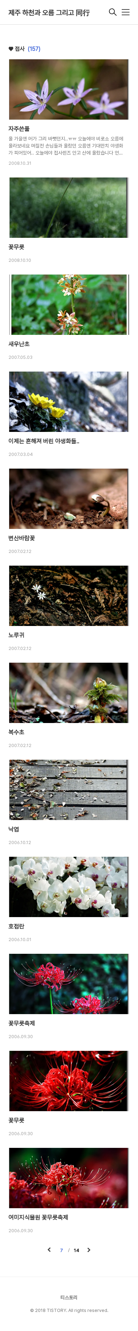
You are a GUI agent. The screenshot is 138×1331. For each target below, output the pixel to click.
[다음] (89, 1250)
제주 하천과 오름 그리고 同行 (49, 12)
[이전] (49, 1250)
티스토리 (69, 1297)
